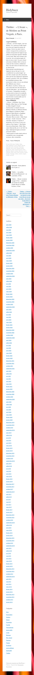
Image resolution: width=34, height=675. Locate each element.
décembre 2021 (10, 361)
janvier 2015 (9, 566)
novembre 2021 (10, 363)
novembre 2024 (10, 271)
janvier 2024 (9, 296)
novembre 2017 (10, 486)
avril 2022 (8, 350)
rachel (25, 152)
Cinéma (8, 617)
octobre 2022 (9, 335)
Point (18, 152)
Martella (8, 151)
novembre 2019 (10, 425)
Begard (19, 145)
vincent (20, 154)
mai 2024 (8, 286)
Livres (7, 632)
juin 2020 (8, 407)
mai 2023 (8, 317)
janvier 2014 (9, 592)
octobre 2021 (9, 366)
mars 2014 (9, 587)
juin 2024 (8, 284)
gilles (22, 148)
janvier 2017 (9, 512)
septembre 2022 (10, 338)
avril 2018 (8, 474)
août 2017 (8, 494)
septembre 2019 (10, 430)
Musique (8, 635)
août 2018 (8, 463)
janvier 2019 (9, 451)
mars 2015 (9, 561)
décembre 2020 (10, 391)
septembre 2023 (10, 307)
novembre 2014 (10, 571)
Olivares (8, 152)
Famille (8, 625)
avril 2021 (8, 381)
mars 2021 (9, 384)
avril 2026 (8, 232)
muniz (25, 151)
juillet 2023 (9, 312)
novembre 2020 (10, 394)
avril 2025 (8, 258)
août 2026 (8, 225)
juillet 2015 (9, 551)
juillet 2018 (9, 466)
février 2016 (9, 533)
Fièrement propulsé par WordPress (15, 663)
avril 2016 (8, 528)
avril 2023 (8, 320)
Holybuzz (12, 9)
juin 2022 (8, 345)
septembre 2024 (10, 276)
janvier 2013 (9, 602)
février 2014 (9, 589)
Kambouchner (18, 149)
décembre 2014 (10, 569)
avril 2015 (8, 558)
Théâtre (17, 144)
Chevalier (21, 147)
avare (15, 145)
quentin (22, 152)
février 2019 (9, 448)
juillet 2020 (9, 404)
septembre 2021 (10, 368)
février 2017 (9, 510)
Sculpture (8, 645)
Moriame (21, 151)
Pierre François (10, 38)
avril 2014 (8, 584)
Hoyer (13, 149)
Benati (23, 145)
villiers (16, 154)
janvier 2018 (9, 481)
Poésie (8, 643)
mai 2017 (8, 502)
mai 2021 (8, 379)
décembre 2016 (10, 515)
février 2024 (9, 294)
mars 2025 (9, 261)
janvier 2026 (9, 240)
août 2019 (8, 433)
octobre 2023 (9, 304)
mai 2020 (8, 409)
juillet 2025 (9, 253)
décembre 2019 (10, 422)
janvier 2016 (9, 535)
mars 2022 (9, 353)
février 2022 (9, 356)
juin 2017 (8, 499)
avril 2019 (8, 443)
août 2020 (8, 402)
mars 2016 (9, 530)
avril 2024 (8, 289)
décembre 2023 (10, 299)
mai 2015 (8, 556)
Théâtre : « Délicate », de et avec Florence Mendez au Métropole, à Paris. (12, 194)
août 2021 (8, 371)
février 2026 (9, 237)
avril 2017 (8, 504)
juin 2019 (8, 438)
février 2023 (9, 325)
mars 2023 (9, 322)
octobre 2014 (9, 574)
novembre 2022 (10, 332)
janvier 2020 (9, 420)
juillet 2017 (9, 497)
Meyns (12, 151)
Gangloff (19, 148)
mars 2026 (9, 235)
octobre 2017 (9, 489)
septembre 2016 (10, 522)
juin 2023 (8, 314)
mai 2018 (8, 471)
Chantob (16, 147)
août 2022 (8, 340)
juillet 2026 (9, 227)
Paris (15, 152)
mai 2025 (8, 255)
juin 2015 (8, 553)
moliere (16, 151)
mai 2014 (8, 581)
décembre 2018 (10, 453)
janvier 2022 (9, 358)
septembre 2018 (10, 461)
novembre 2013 (10, 597)
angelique (11, 145)
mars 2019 (9, 445)
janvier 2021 (9, 389)
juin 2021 (8, 376)
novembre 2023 (10, 302)
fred (15, 148)
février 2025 (9, 263)
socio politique (10, 648)
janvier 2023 (9, 327)
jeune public (9, 630)
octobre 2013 (9, 599)
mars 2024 (9, 291)
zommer (12, 155)
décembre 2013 (10, 594)
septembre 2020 (10, 399)
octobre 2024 (9, 273)
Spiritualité (9, 650)
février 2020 (9, 417)
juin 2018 (8, 469)
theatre (8, 154)
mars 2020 (9, 415)
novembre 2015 (10, 540)
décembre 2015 (10, 538)
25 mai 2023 (18, 38)
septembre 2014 (10, 576)
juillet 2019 (9, 435)
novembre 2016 (10, 517)
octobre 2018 (9, 458)
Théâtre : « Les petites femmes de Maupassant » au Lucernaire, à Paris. (19, 174)
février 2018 (9, 479)
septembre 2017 (10, 492)
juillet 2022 (9, 343)
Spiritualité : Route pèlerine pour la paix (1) (19, 166)
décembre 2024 (10, 268)
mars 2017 (9, 507)
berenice (8, 147)
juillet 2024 (9, 281)
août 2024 (8, 279)
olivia (12, 152)
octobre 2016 (9, 520)
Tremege (12, 154)
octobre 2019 (9, 427)
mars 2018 (9, 476)
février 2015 (9, 564)
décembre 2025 (10, 243)
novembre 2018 (10, 456)
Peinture (8, 640)
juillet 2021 (9, 374)
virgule (24, 154)
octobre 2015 (9, 543)
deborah (8, 148)
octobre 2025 (9, 248)
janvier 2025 (9, 266)
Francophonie (9, 627)
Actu (7, 612)
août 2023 (8, 309)
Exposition (9, 622)
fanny (12, 148)
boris (12, 147)
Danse (8, 620)
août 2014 (8, 579)
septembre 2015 (10, 546)
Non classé (9, 638)
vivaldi (7, 155)
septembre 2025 (10, 250)
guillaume (8, 149)
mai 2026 (8, 230)
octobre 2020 (9, 397)
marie (23, 149)
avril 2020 (8, 412)
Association (9, 614)
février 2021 (9, 386)
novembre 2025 (10, 245)
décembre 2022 (10, 330)
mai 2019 (8, 440)
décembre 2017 (10, 484)
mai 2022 (8, 348)
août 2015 (8, 548)
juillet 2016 (9, 525)
